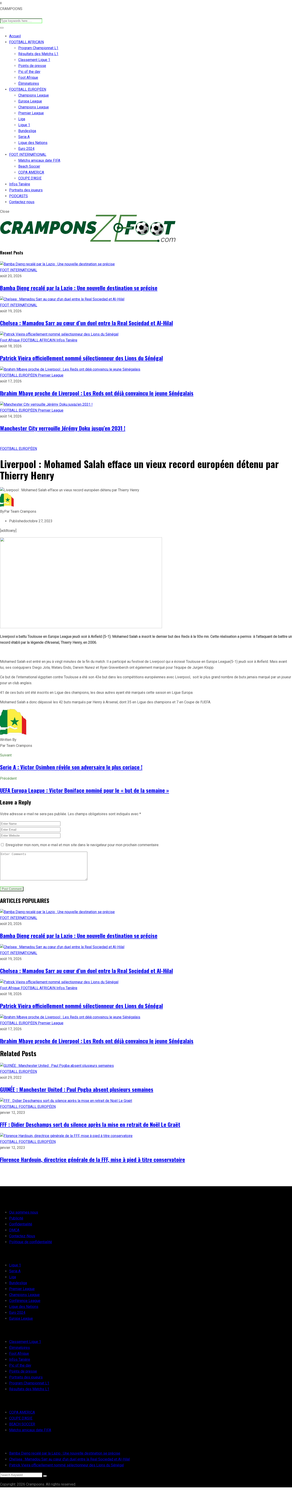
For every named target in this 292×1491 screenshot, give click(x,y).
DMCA (14, 1230)
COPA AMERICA (31, 172)
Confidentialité (20, 1224)
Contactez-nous (21, 202)
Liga (21, 119)
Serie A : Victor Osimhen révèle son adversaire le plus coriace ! (71, 767)
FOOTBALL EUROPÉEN (27, 89)
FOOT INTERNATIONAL (27, 154)
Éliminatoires (28, 83)
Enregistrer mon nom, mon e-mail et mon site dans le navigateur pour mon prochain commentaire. (82, 845)
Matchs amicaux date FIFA (39, 160)
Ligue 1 (24, 125)
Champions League (33, 95)
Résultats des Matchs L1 (38, 54)
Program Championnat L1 (38, 48)
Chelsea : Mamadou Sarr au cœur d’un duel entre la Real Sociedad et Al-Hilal (86, 323)
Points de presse (32, 66)
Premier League (31, 113)
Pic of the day (29, 71)
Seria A (24, 137)
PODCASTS (18, 196)
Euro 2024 (26, 148)
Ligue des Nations (32, 143)
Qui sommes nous (23, 1212)
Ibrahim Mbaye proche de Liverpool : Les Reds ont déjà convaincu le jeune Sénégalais (96, 393)
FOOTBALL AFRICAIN (26, 42)
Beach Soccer (29, 166)
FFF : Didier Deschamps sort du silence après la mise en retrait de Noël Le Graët (90, 1124)
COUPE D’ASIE (30, 178)
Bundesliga (27, 131)
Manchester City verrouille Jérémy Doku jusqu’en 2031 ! (62, 428)
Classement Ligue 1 (34, 60)
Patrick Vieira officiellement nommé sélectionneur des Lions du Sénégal (81, 358)
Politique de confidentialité (30, 1242)
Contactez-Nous (22, 1236)
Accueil (15, 36)
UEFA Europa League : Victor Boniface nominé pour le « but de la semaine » (84, 790)
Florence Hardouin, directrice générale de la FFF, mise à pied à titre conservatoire (92, 1159)
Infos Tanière (19, 184)
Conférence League (24, 1301)
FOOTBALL (9, 1106)
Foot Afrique (28, 77)
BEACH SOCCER (22, 1424)
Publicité (16, 1218)
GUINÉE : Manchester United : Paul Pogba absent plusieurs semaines (76, 1089)
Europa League (30, 101)
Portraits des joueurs (26, 190)
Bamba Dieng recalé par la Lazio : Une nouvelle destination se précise (78, 288)
